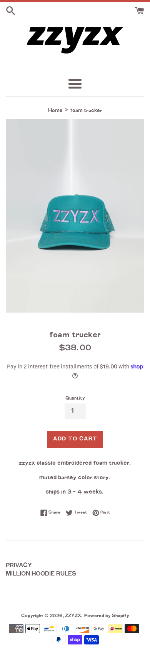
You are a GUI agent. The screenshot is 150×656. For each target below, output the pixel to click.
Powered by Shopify (106, 616)
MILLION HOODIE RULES (41, 574)
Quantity (75, 399)
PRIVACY (19, 566)
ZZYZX (73, 616)
